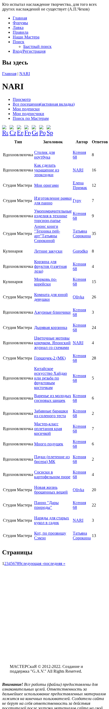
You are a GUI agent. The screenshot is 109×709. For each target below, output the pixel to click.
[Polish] (42, 128)
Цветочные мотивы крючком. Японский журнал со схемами (52, 343)
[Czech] (13, 128)
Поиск (18, 42)
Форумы (20, 23)
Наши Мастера (26, 37)
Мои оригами (46, 185)
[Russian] (5, 128)
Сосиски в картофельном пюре (52, 474)
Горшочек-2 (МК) (50, 358)
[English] (20, 128)
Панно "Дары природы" (46, 505)
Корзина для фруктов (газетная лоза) (50, 266)
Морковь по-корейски (45, 281)
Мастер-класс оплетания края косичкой (48, 429)
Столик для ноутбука (44, 154)
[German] (35, 128)
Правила (20, 32)
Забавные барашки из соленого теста (51, 413)
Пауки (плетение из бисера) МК (52, 459)
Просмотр (22, 99)
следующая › (32, 563)
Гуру (77, 200)
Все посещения (44, 104)
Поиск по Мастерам (31, 118)
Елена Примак (80, 185)
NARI (24, 73)
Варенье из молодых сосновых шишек (52, 398)
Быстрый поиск (37, 46)
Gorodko (80, 251)
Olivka (78, 297)
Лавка (18, 27)
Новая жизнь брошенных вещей (51, 489)
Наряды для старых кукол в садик (51, 520)
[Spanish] (50, 128)
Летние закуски (48, 251)
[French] (27, 128)
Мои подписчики (28, 113)
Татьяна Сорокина (82, 233)
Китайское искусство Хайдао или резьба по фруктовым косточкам (50, 378)
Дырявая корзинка (50, 327)
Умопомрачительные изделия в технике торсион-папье (53, 216)
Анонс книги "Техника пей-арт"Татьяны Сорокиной (47, 233)
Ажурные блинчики (52, 312)
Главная (20, 18)
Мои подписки (26, 109)
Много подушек (48, 444)
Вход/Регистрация (29, 51)
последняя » (54, 563)
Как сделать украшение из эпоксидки (46, 170)
